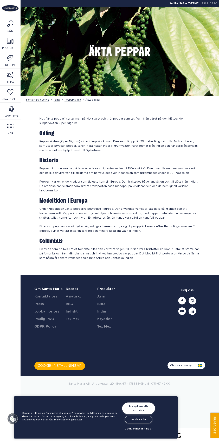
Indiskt (72, 311)
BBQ (69, 304)
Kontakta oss (45, 296)
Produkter (106, 289)
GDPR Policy (45, 326)
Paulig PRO (209, 3)
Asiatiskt (73, 296)
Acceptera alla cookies (138, 408)
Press (39, 304)
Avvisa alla (138, 419)
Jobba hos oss (46, 311)
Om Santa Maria (48, 289)
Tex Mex (73, 319)
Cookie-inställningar (138, 428)
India (101, 311)
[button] (13, 418)
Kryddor (104, 319)
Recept (72, 289)
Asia (101, 296)
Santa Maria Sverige (183, 3)
